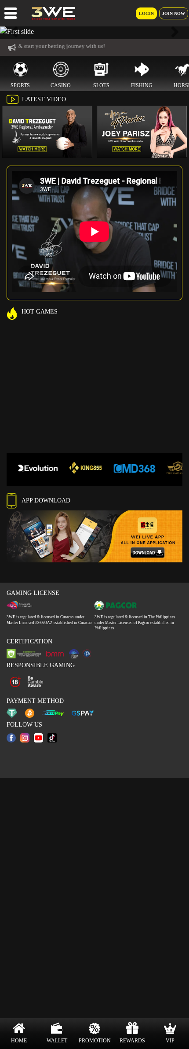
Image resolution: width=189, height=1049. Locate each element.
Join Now (173, 13)
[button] (14, 31)
